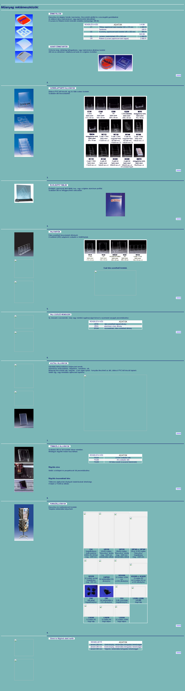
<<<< (178, 75)
